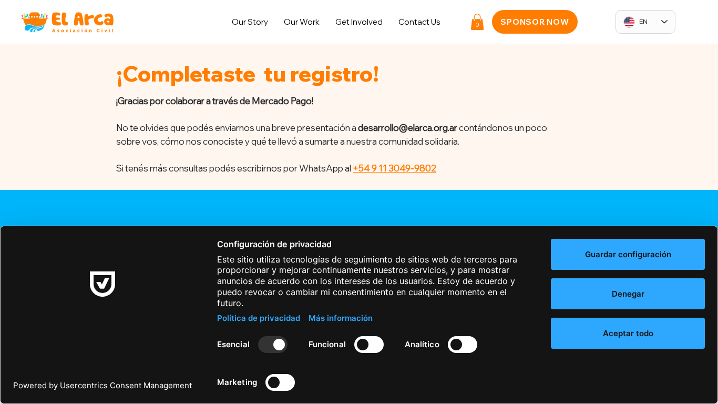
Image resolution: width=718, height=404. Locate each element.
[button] (359, 22)
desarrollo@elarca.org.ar (407, 127)
